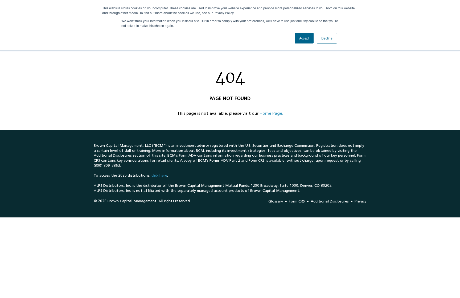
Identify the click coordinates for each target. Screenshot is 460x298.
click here (159, 175)
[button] (271, 113)
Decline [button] (326, 38)
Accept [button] (304, 38)
